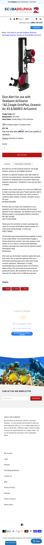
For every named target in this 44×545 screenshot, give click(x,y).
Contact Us (8, 476)
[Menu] (40, 19)
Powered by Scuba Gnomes (33, 538)
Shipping (5, 138)
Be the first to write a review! (22, 334)
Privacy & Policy (9, 487)
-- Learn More (32, 2)
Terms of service (10, 499)
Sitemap (7, 493)
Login (6, 459)
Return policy (8, 505)
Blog (5, 482)
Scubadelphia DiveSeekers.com (16, 538)
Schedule (36, 28)
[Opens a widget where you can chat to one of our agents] (36, 541)
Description (7, 164)
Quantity (4, 144)
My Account (8, 453)
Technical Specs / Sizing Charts (23, 164)
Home (4, 33)
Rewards (7, 465)
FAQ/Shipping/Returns (11, 470)
